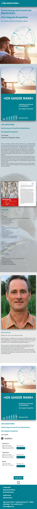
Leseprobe (7, 487)
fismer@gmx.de (8, 506)
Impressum (7, 495)
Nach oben (18, 478)
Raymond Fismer (9, 490)
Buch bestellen (8, 492)
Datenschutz (7, 498)
